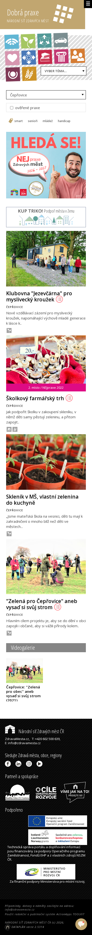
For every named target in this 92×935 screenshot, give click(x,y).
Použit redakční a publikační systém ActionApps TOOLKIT (44, 914)
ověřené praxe (27, 107)
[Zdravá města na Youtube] (40, 764)
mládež (48, 121)
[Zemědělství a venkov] (29, 73)
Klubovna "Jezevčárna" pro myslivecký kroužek (39, 296)
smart (18, 121)
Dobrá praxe (28, 15)
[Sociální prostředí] (77, 55)
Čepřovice (18, 94)
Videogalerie (23, 647)
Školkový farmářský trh (35, 398)
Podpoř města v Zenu (46, 211)
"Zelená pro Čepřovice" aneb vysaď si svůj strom (41, 604)
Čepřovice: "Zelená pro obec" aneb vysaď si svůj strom (23, 693)
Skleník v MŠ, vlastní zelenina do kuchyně (42, 499)
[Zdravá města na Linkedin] (19, 764)
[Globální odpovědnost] (12, 74)
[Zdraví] (12, 58)
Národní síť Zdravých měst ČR (40, 731)
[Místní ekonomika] (28, 57)
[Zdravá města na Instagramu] (30, 764)
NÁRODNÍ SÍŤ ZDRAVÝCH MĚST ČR (28, 922)
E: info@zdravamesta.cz (23, 743)
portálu (39, 847)
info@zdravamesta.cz (20, 909)
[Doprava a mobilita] (60, 40)
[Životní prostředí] (28, 41)
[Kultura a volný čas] (61, 56)
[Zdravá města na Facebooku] (9, 764)
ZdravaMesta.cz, (17, 739)
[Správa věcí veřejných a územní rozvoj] (11, 42)
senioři (33, 121)
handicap (64, 121)
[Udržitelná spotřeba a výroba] (44, 40)
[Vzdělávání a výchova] (45, 56)
